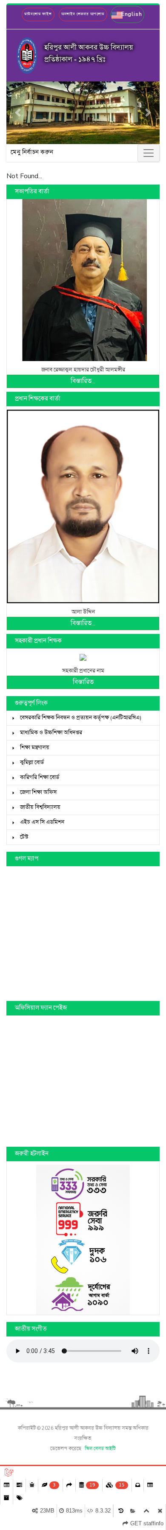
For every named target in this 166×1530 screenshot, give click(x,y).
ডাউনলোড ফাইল (38, 14)
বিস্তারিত (83, 682)
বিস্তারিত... (83, 381)
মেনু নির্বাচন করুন (32, 152)
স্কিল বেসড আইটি (100, 1449)
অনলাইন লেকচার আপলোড (83, 14)
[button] (127, 14)
